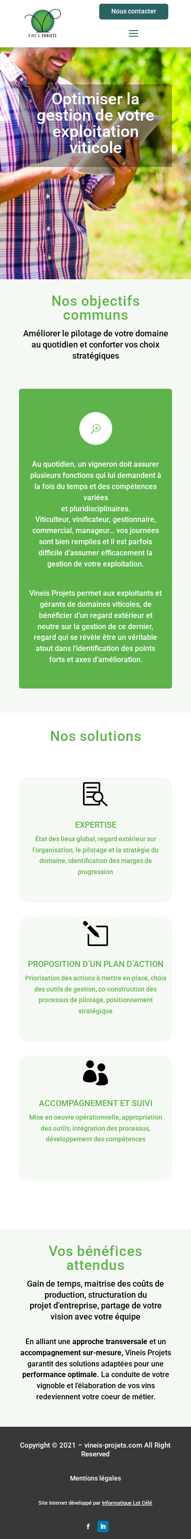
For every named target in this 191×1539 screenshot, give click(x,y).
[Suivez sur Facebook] (88, 1526)
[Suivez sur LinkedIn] (102, 1526)
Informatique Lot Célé (127, 1503)
